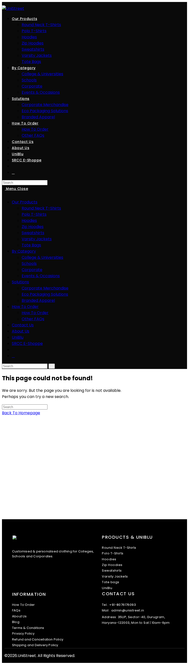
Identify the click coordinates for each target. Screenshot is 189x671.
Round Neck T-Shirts (41, 208)
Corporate (32, 270)
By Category (24, 251)
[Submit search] (51, 366)
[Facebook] (111, 637)
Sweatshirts (33, 233)
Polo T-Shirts (34, 214)
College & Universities (42, 257)
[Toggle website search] (13, 172)
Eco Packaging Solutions (45, 294)
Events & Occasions (41, 276)
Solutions (20, 282)
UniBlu (17, 337)
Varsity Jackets (37, 239)
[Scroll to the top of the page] (3, 666)
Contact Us (23, 325)
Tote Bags (31, 245)
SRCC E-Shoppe (27, 343)
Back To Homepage (21, 413)
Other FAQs (33, 319)
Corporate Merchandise (45, 288)
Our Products (24, 202)
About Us (20, 331)
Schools (29, 263)
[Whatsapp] (121, 637)
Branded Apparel (38, 300)
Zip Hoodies (33, 226)
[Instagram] (116, 637)
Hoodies (29, 220)
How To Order (25, 306)
